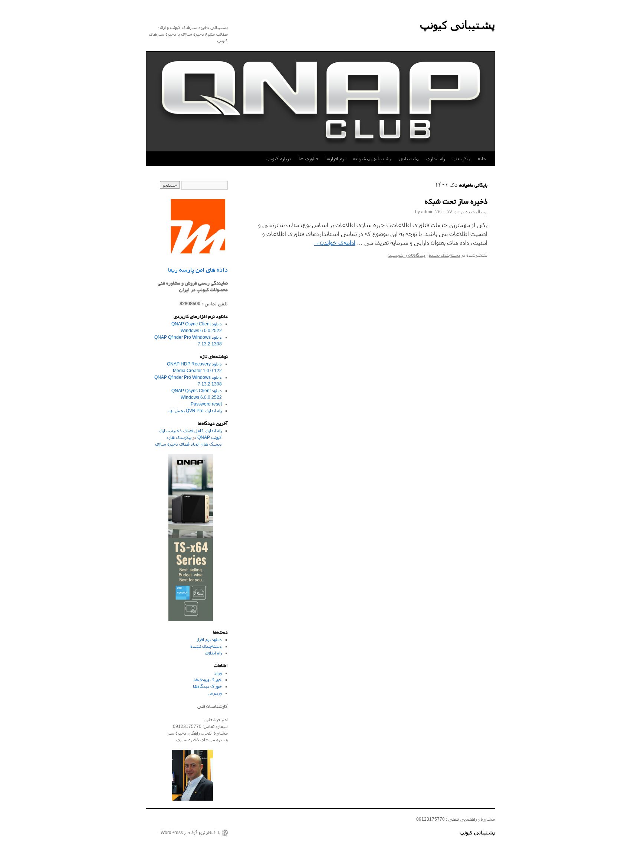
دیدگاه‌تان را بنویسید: (406, 255)
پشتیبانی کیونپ (457, 25)
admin (427, 211)
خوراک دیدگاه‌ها (207, 686)
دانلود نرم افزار (209, 639)
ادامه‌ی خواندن (334, 243)
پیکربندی (461, 158)
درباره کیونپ (278, 158)
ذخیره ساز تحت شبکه (456, 202)
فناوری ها (308, 158)
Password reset (206, 404)
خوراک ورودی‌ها (208, 679)
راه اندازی (435, 158)
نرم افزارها (335, 158)
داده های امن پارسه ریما (198, 270)
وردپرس (215, 693)
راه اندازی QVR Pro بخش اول (195, 410)
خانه (482, 158)
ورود (218, 673)
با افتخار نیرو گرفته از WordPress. (190, 832)
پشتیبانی (409, 158)
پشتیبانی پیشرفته (372, 158)
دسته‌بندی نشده (444, 255)
